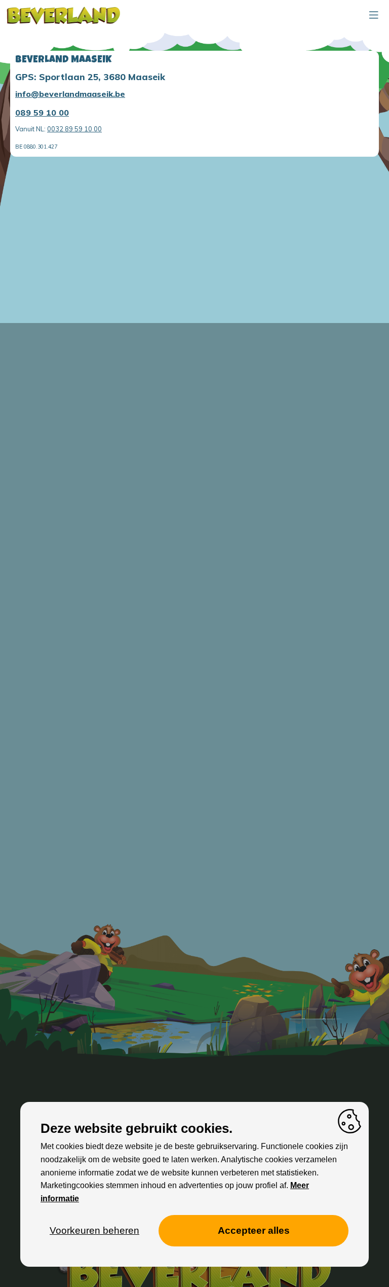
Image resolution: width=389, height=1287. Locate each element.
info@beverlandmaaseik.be (70, 94)
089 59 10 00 (42, 113)
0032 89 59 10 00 (74, 129)
